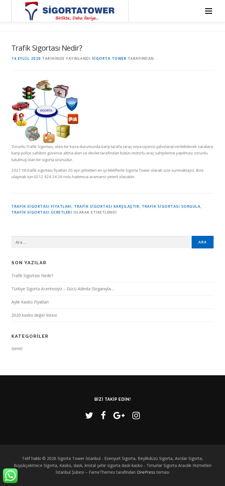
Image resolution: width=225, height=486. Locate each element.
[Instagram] (136, 415)
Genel (16, 348)
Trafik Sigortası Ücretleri (41, 212)
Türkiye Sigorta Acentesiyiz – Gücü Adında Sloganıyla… (62, 288)
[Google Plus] (119, 415)
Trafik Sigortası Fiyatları (41, 206)
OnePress (146, 472)
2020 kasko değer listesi (34, 315)
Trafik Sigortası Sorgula (171, 206)
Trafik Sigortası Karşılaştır (106, 206)
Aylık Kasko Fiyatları (30, 302)
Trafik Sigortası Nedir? (32, 275)
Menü (208, 10)
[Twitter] (89, 415)
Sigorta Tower (109, 58)
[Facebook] (103, 415)
